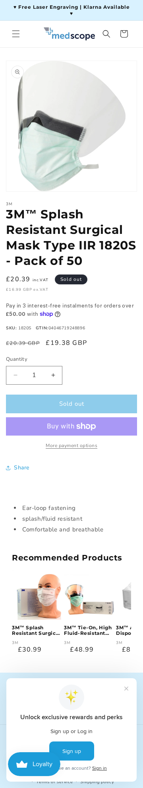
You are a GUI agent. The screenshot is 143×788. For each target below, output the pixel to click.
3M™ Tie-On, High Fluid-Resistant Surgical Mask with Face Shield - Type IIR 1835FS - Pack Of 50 (88, 630)
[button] (16, 34)
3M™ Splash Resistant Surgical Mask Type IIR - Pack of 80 (36, 630)
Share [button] (21, 467)
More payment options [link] (71, 445)
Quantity (16, 359)
